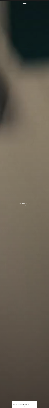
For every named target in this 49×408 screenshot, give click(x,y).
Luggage (6, 3)
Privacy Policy (27, 404)
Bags (2, 3)
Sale (15, 3)
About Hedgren (11, 3)
